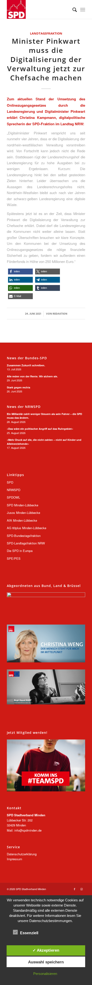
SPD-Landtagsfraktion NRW (26, 543)
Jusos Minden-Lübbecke (23, 512)
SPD (10, 482)
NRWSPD (13, 490)
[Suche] (72, 9)
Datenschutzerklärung (22, 854)
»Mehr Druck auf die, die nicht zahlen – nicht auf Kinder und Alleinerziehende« (44, 442)
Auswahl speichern (46, 962)
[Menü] (82, 9)
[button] (20, 271)
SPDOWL (13, 497)
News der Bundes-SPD (27, 358)
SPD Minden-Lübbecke (22, 505)
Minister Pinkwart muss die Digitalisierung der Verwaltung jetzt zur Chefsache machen (46, 59)
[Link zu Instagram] (81, 888)
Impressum (14, 859)
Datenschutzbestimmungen (50, 921)
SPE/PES (14, 558)
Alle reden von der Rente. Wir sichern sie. (32, 376)
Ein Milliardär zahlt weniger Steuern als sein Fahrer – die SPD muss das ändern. (44, 416)
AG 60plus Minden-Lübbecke (26, 528)
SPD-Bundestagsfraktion (24, 535)
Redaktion (60, 314)
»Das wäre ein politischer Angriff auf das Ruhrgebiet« (40, 428)
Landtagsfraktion (46, 33)
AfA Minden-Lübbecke (22, 520)
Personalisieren (45, 974)
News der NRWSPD (24, 407)
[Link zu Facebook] (74, 888)
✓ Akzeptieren (46, 950)
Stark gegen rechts (18, 387)
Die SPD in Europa (20, 550)
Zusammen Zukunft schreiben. (26, 365)
